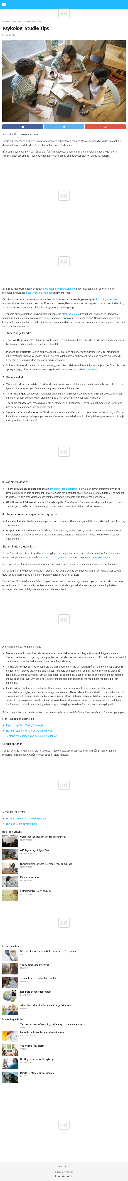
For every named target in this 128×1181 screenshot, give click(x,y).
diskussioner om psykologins (58, 288)
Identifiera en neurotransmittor (35, 992)
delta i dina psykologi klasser (59, 557)
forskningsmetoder (106, 299)
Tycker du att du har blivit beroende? (38, 978)
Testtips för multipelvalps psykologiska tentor (31, 736)
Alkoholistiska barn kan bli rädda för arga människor (45, 1005)
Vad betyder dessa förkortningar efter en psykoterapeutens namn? (53, 1024)
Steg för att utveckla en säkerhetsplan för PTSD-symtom (48, 951)
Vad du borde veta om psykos (34, 965)
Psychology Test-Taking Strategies (25, 725)
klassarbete (90, 369)
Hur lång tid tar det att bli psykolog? (37, 1059)
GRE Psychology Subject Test (34, 850)
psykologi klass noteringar (63, 488)
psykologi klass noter (98, 557)
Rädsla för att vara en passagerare (37, 1073)
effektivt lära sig (71, 314)
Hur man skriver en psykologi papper (26, 818)
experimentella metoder (39, 292)
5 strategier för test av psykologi (36, 891)
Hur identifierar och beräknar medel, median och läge (46, 864)
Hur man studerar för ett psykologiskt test (29, 730)
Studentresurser (9, 22)
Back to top (64, 1167)
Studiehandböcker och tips (29, 22)
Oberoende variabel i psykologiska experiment (43, 837)
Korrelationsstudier (29, 877)
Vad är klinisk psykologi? (32, 1046)
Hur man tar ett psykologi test (22, 823)
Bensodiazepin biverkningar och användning (42, 1032)
